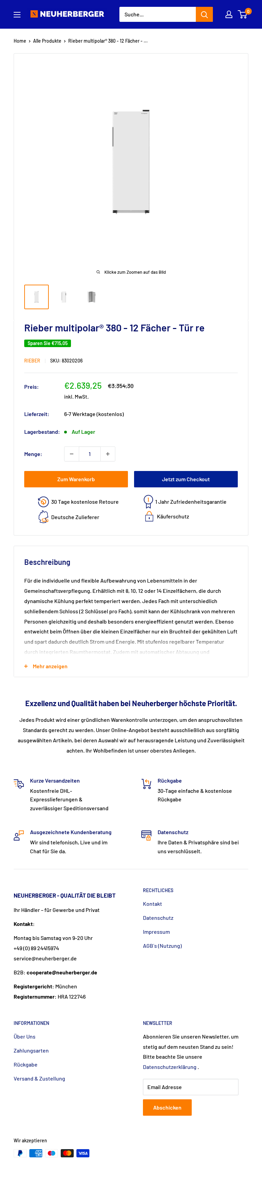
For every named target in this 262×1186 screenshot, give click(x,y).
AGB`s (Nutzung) (162, 945)
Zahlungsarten (31, 1050)
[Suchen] (204, 14)
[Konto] (228, 14)
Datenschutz (158, 917)
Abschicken (167, 1107)
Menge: (33, 454)
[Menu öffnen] (17, 14)
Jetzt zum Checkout (186, 479)
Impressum (156, 931)
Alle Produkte (47, 41)
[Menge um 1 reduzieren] (71, 454)
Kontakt (152, 903)
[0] (242, 14)
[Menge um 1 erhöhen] (108, 454)
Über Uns (24, 1036)
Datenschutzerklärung (169, 1066)
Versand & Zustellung (39, 1078)
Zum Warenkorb (76, 479)
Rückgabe (26, 1064)
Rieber (32, 360)
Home (20, 41)
